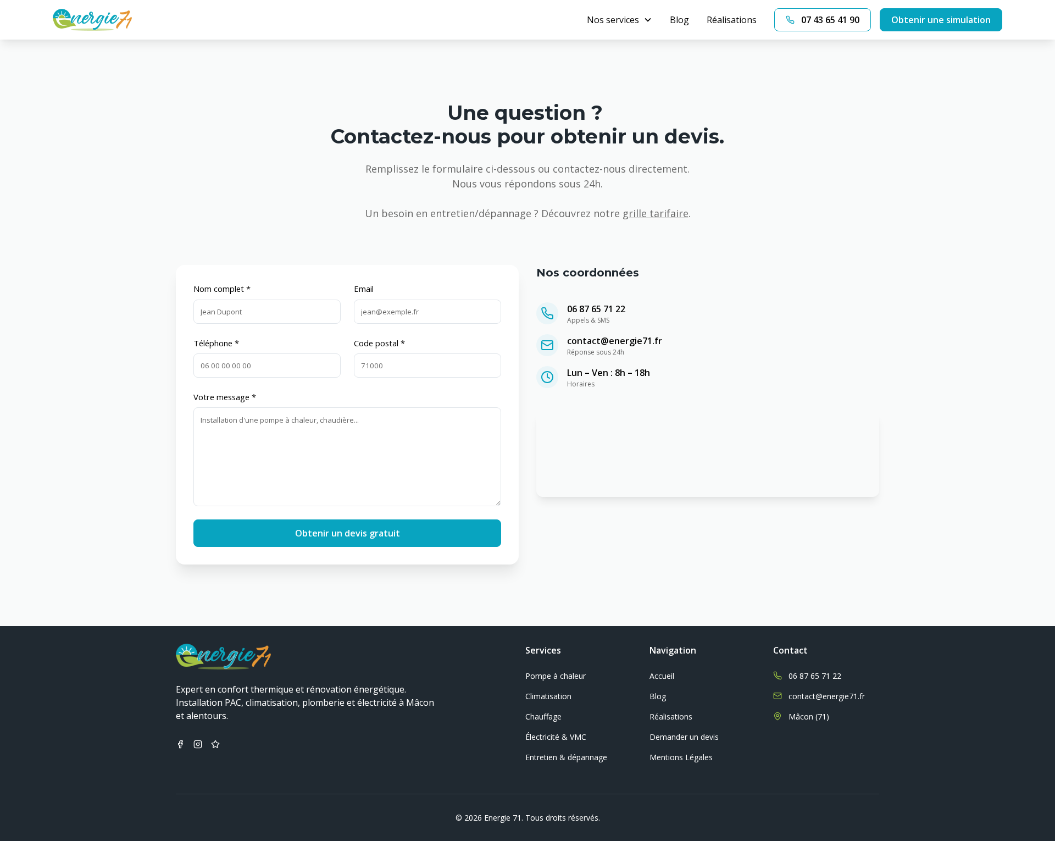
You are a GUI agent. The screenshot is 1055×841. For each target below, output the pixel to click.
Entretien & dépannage (566, 757)
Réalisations (732, 20)
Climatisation (548, 696)
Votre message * (224, 396)
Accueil (661, 676)
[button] (619, 19)
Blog (679, 20)
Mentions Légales (681, 757)
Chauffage (543, 716)
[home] (92, 19)
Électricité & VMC (555, 737)
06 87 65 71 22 (596, 309)
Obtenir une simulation (941, 20)
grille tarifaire (655, 213)
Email (364, 288)
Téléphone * (216, 342)
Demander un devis (684, 737)
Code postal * (379, 342)
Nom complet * (222, 288)
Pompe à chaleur (555, 676)
